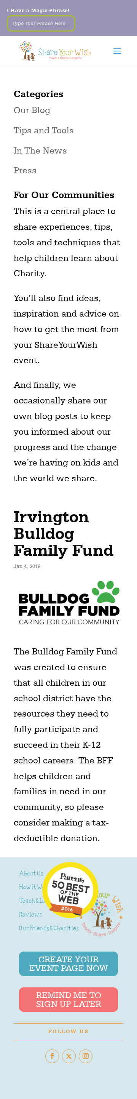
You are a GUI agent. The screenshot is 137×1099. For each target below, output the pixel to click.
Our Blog (32, 110)
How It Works (36, 887)
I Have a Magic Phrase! (38, 10)
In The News (40, 150)
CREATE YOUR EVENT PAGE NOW (68, 963)
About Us (31, 874)
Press (25, 170)
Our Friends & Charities (49, 929)
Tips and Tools (44, 130)
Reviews (30, 915)
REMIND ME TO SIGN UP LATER (68, 999)
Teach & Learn (37, 901)
